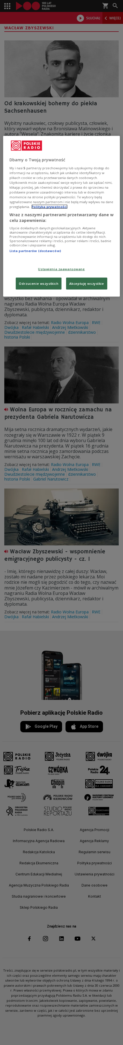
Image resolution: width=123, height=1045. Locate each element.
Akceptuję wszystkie (86, 283)
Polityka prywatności (49, 207)
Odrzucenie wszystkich (38, 283)
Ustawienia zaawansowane (61, 269)
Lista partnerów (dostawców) (35, 251)
